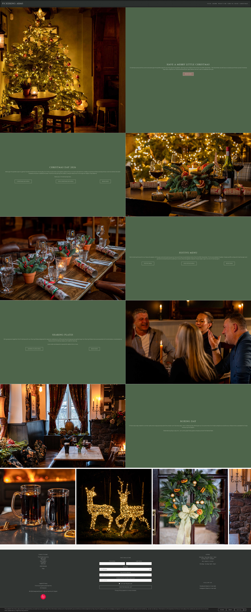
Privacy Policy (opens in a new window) (118, 200)
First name (111, 172)
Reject (230, 609)
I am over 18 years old (115, 193)
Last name (129, 172)
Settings (239, 609)
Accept (222, 609)
